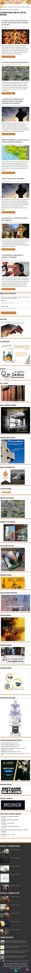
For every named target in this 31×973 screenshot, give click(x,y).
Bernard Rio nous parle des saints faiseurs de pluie (14, 7)
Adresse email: (5, 306)
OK (16, 970)
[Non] (29, 967)
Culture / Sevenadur (7, 28)
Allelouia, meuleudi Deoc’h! (7, 751)
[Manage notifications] (27, 969)
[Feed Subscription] (30, 17)
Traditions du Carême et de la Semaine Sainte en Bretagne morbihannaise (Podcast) (13, 101)
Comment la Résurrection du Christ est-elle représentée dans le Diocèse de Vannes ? (15, 23)
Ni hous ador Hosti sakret (6, 743)
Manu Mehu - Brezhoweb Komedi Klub (9, 819)
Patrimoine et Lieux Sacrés (16, 28)
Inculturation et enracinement (17, 181)
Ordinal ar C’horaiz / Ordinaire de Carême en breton (13, 753)
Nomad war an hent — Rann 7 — (8, 834)
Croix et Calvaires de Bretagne (13, 179)
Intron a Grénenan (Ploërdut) (7, 744)
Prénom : (3, 300)
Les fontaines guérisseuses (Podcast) (15, 62)
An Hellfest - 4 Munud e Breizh (8, 823)
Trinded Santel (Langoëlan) (7, 746)
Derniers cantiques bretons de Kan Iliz (12, 740)
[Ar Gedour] (15, 2)
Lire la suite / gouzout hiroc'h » (8, 56)
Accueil (3, 9)
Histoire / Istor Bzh (14, 144)
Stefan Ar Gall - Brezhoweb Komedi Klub (10, 826)
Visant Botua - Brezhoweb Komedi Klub (10, 816)
